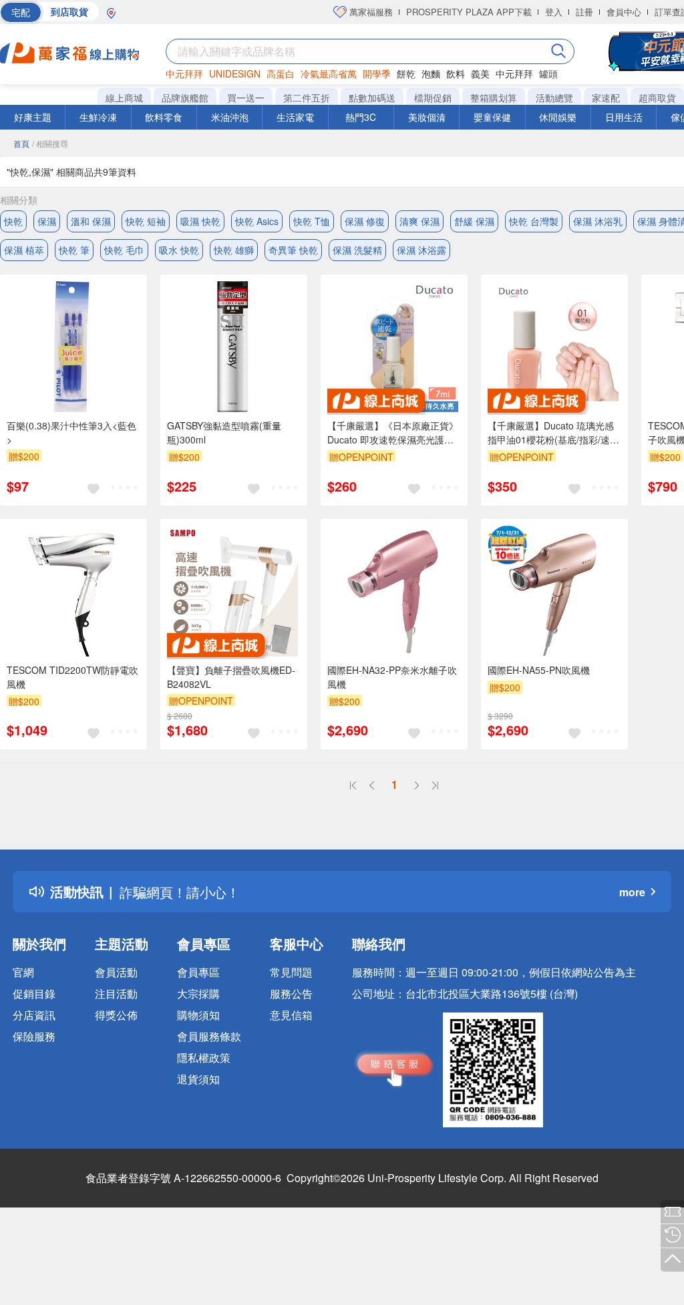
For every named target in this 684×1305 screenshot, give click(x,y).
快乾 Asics (257, 221)
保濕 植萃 (24, 249)
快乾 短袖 (146, 221)
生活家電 (295, 117)
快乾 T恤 (311, 221)
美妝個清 (427, 117)
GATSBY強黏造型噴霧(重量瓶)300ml (224, 432)
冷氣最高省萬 (329, 73)
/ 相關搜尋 (50, 143)
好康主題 (32, 117)
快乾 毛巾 (124, 249)
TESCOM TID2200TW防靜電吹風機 (72, 677)
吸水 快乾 (179, 249)
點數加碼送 (372, 97)
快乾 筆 (74, 249)
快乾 (13, 221)
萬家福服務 (370, 11)
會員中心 (624, 11)
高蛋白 (281, 73)
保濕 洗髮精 (357, 249)
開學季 (377, 73)
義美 (480, 73)
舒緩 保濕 (474, 221)
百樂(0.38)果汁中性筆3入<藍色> (71, 432)
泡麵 (430, 73)
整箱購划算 (493, 97)
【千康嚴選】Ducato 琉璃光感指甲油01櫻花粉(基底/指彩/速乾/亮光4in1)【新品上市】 (551, 433)
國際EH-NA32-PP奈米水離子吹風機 (392, 677)
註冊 (584, 11)
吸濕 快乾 (200, 221)
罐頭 (548, 73)
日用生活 (624, 117)
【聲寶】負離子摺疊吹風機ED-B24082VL (231, 677)
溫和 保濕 (91, 221)
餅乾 (406, 73)
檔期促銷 (433, 97)
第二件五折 (306, 97)
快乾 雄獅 (234, 249)
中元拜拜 (184, 73)
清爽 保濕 (419, 221)
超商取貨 (657, 97)
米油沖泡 (229, 117)
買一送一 (246, 97)
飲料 (455, 73)
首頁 (21, 143)
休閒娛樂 (557, 117)
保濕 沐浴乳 (598, 221)
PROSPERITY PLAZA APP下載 (469, 11)
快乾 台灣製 (533, 221)
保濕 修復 (365, 221)
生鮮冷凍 (98, 117)
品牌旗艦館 (185, 97)
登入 (553, 11)
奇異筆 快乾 (293, 249)
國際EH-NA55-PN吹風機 (539, 670)
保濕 (46, 221)
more (632, 892)
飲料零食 (163, 117)
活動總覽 (554, 97)
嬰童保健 (492, 117)
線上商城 (124, 97)
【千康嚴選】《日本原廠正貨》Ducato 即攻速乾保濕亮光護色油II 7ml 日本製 (392, 433)
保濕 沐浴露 (421, 249)
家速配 (606, 97)
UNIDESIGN (235, 73)
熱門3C (360, 117)
